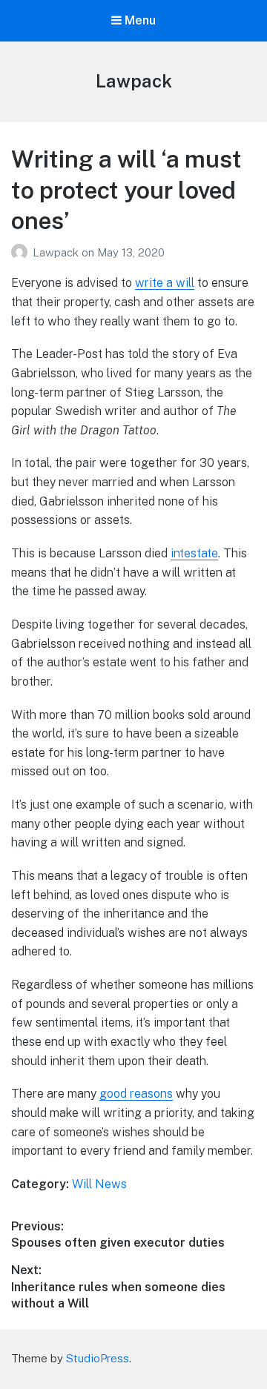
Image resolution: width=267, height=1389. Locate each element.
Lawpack (134, 80)
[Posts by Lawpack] (22, 252)
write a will (164, 283)
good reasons (136, 1094)
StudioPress (97, 1358)
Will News (99, 1184)
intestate (194, 553)
